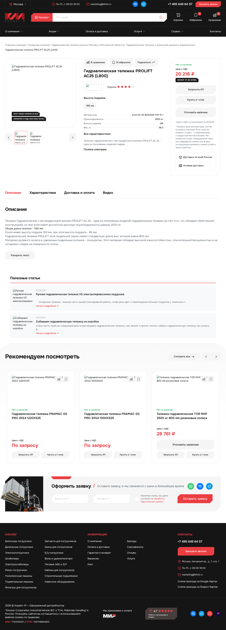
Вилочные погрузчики (18, 541)
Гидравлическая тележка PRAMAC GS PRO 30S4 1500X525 (112, 416)
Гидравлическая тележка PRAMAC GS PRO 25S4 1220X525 (39, 416)
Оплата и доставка (97, 31)
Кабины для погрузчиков (59, 570)
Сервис (175, 31)
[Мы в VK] (135, 4)
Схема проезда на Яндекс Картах (198, 586)
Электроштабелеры (17, 564)
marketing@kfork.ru (100, 4)
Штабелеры (12, 558)
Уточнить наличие (195, 112)
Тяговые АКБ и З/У (56, 564)
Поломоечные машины (18, 576)
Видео (108, 193)
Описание (13, 193)
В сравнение (98, 62)
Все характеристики (97, 134)
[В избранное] (66, 379)
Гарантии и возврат (99, 552)
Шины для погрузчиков (58, 547)
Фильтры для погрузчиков (20, 587)
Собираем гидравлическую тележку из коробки (67, 321)
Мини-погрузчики (16, 570)
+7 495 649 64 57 (180, 4)
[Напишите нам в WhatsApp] (190, 486)
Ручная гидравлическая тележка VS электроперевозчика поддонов (80, 294)
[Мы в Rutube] (218, 613)
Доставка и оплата (79, 193)
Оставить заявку (195, 499)
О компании (12, 31)
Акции (52, 31)
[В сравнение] (58, 379)
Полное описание (95, 149)
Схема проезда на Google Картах (197, 581)
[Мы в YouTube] (210, 613)
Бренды (131, 541)
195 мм (90, 105)
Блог (90, 564)
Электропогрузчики (17, 552)
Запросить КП (196, 89)
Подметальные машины (19, 581)
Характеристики (42, 193)
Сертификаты (135, 547)
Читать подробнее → (47, 305)
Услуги (138, 31)
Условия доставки (193, 165)
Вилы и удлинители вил (58, 558)
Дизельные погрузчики (19, 547)
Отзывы (131, 552)
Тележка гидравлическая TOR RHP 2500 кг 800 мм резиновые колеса (182, 416)
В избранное (123, 62)
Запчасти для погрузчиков (60, 541)
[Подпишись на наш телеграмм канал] (143, 4)
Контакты (215, 31)
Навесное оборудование (59, 581)
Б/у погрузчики (54, 552)
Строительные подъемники (61, 576)
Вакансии (93, 558)
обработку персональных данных (153, 500)
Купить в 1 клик (195, 99)
